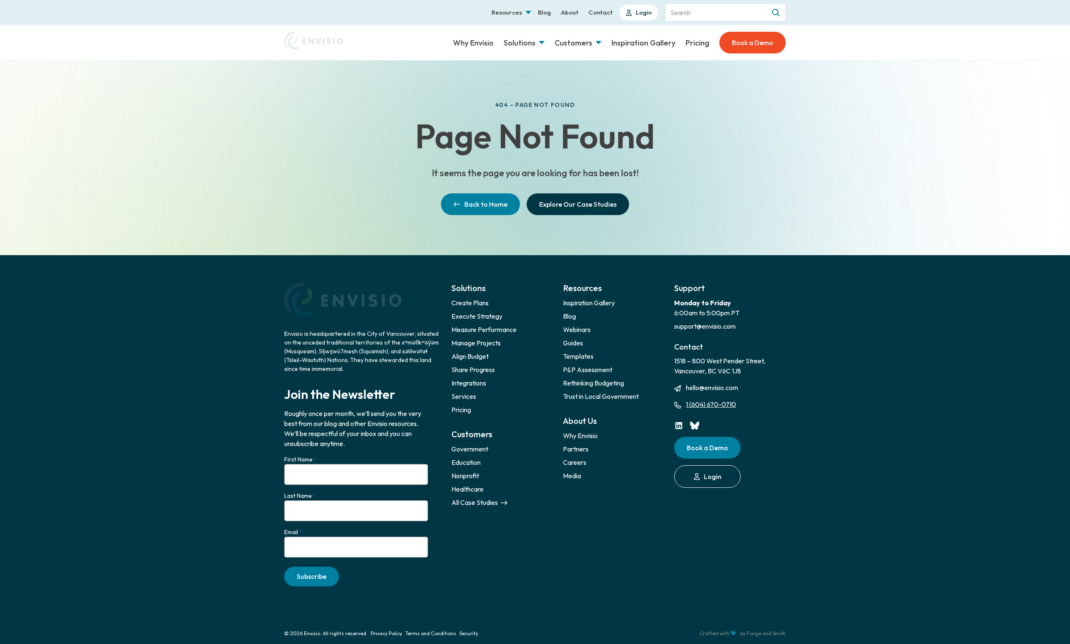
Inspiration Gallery (643, 43)
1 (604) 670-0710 (711, 404)
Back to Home (485, 204)
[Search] (776, 12)
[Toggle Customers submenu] (598, 42)
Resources (507, 12)
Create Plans (470, 303)
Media (572, 476)
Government (469, 449)
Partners (575, 449)
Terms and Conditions (430, 633)
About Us (580, 421)
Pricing (697, 43)
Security (468, 633)
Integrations (468, 383)
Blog (544, 12)
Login (644, 12)
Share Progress (473, 369)
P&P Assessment (587, 369)
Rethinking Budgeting (593, 383)
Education (466, 462)
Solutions (519, 43)
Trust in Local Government (601, 396)
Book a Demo (752, 42)
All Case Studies (475, 502)
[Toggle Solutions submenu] (542, 42)
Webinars (577, 329)
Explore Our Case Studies (578, 204)
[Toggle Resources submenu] (528, 12)
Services (463, 396)
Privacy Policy (386, 633)
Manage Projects (476, 343)
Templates (578, 356)
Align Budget (470, 356)
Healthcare (467, 489)
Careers (574, 462)
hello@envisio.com (712, 387)
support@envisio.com (705, 326)
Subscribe (311, 576)
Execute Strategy (476, 316)
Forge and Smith (766, 633)
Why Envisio (473, 43)
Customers (573, 43)
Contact (600, 12)
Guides (573, 343)
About (569, 12)
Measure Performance (484, 329)
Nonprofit (465, 476)
